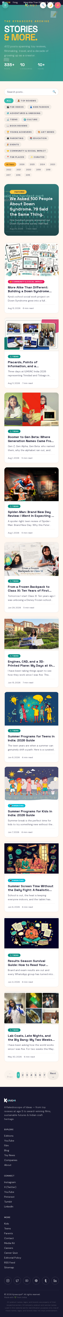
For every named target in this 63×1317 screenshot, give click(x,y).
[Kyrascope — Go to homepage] (31, 5)
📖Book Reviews (17, 125)
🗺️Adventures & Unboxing (23, 113)
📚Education (38, 138)
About (7, 1165)
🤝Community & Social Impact (26, 150)
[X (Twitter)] (17, 1280)
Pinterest (9, 1196)
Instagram (10, 1182)
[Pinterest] (36, 1280)
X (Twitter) (10, 1187)
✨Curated (37, 157)
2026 (21, 164)
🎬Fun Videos (15, 107)
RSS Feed (9, 1262)
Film (6, 1145)
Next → (53, 1075)
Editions (8, 1135)
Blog (6, 1150)
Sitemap (9, 1267)
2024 (42, 164)
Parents (8, 1233)
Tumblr (8, 1201)
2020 (28, 169)
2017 (8, 175)
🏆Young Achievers (19, 132)
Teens (7, 1228)
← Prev (10, 1075)
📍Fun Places (15, 157)
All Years (10, 164)
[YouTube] (26, 1280)
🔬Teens (12, 119)
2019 (38, 169)
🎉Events (13, 144)
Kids (6, 1223)
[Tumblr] (45, 1280)
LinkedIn (8, 1206)
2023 (52, 164)
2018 (48, 169)
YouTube (9, 1140)
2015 (28, 175)
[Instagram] (8, 1280)
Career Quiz (11, 1252)
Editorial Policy (12, 1257)
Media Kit (9, 1243)
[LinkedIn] (55, 1280)
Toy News (9, 1155)
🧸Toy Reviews (26, 100)
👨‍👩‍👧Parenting (15, 138)
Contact (9, 1238)
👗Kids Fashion (39, 107)
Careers (8, 1248)
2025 (32, 164)
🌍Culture (30, 119)
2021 (18, 169)
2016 (18, 175)
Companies (10, 1160)
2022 (8, 169)
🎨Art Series (46, 132)
